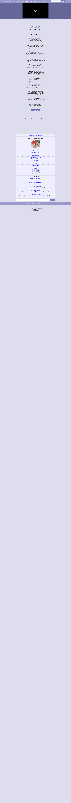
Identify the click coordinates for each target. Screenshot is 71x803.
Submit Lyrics (28, 203)
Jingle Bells (35, 168)
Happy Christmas (35, 165)
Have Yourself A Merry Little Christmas (35, 172)
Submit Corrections (36, 110)
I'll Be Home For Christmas (35, 170)
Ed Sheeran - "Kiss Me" (35, 190)
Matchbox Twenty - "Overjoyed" (35, 194)
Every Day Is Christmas (35, 158)
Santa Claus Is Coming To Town (35, 157)
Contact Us (43, 203)
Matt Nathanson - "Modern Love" (35, 178)
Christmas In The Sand (35, 152)
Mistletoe (35, 163)
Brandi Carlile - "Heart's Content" (35, 186)
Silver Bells (35, 160)
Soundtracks (33, 203)
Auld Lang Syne (35, 166)
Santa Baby (35, 150)
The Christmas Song (35, 155)
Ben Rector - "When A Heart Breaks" (35, 182)
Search (63, 1)
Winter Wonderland (35, 162)
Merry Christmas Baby (35, 149)
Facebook (38, 203)
